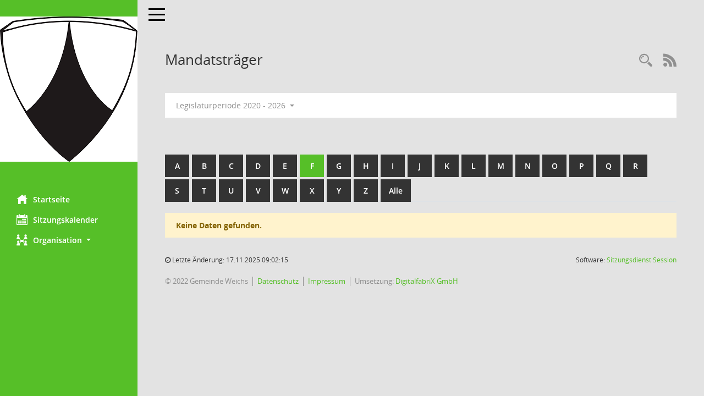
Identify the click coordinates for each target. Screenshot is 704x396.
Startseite (51, 199)
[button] (69, 240)
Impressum (326, 281)
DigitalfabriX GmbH (426, 281)
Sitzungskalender (65, 220)
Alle (396, 190)
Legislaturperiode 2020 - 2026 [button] (232, 105)
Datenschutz (278, 281)
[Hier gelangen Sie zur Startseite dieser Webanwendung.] (69, 89)
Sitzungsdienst (641, 260)
